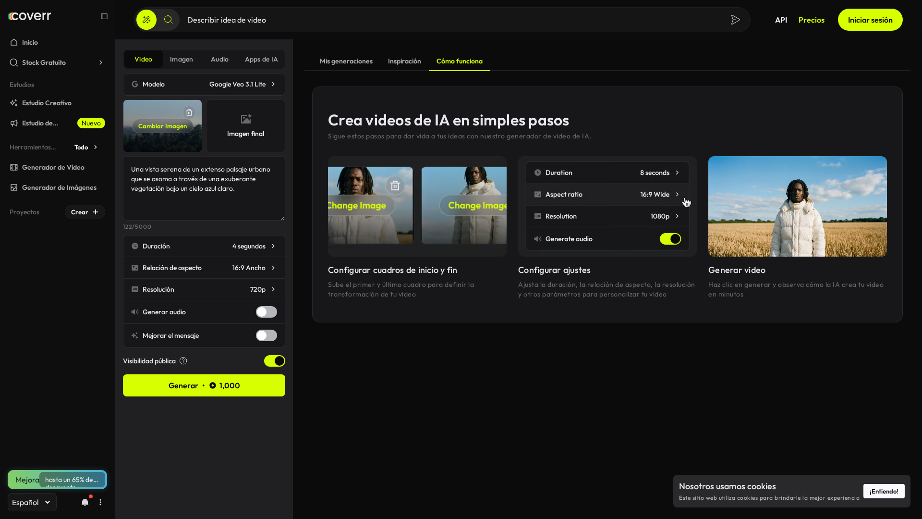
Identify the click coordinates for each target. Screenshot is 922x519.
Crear (79, 212)
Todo (81, 147)
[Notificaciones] (85, 502)
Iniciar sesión (870, 20)
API (781, 20)
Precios (812, 20)
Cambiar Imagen (162, 126)
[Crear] (146, 20)
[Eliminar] (189, 112)
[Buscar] (168, 20)
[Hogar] (29, 16)
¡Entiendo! (884, 491)
